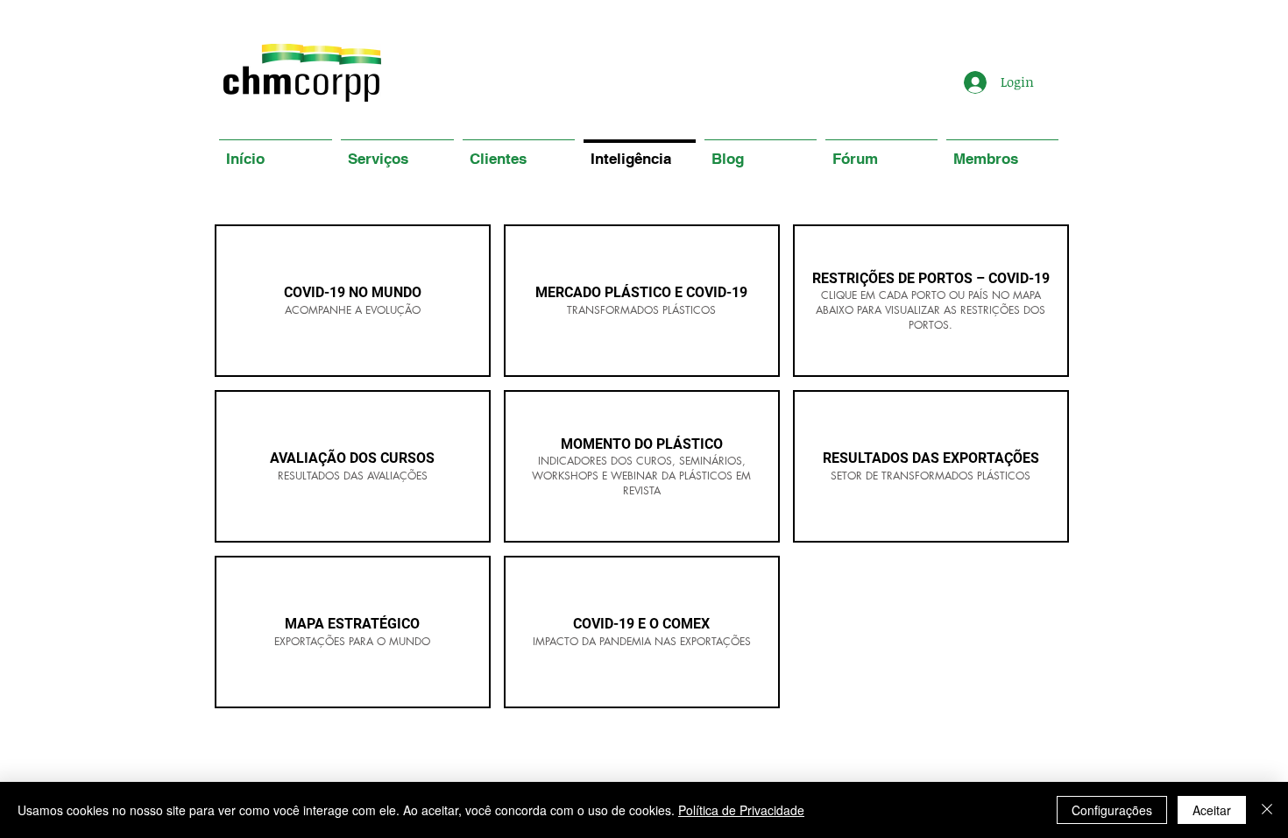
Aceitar (1211, 810)
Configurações (1112, 810)
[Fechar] (1266, 810)
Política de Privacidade (741, 810)
